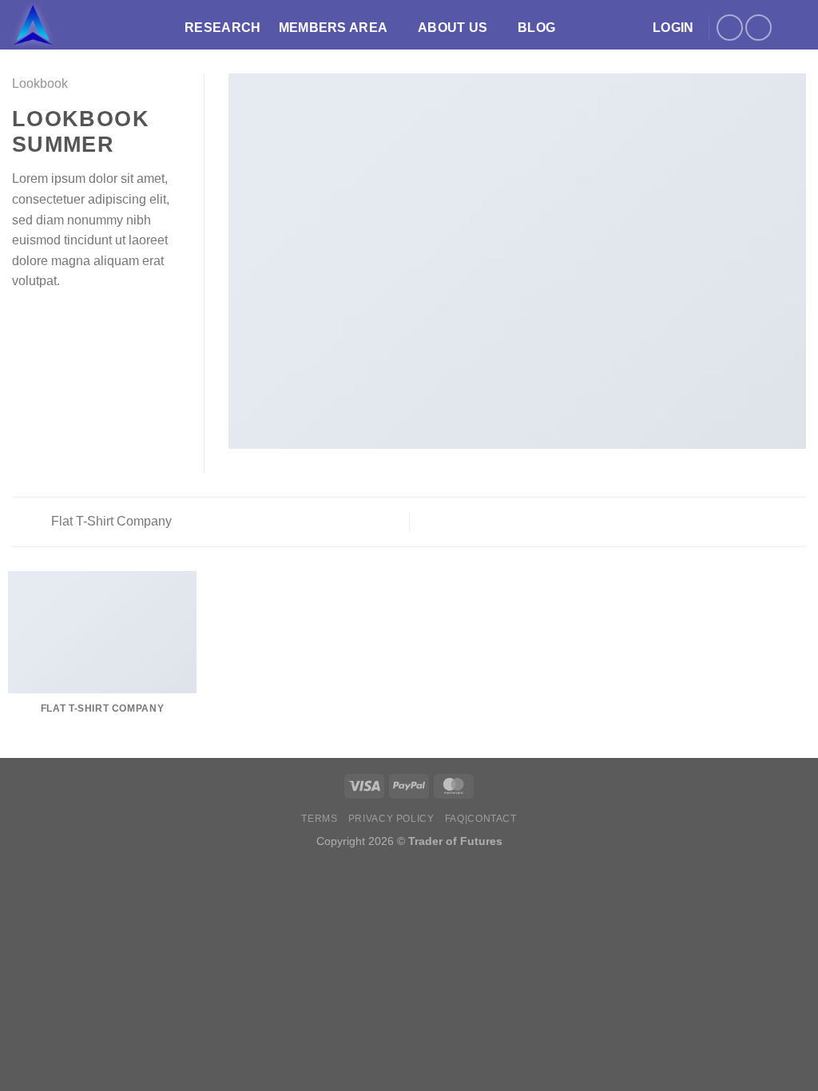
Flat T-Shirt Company (110, 521)
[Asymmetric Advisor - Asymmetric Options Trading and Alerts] (86, 25)
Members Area (333, 27)
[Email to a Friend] (60, 319)
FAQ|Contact (481, 818)
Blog (536, 27)
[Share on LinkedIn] (99, 319)
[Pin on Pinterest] (79, 319)
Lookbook (40, 83)
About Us (453, 27)
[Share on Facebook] (21, 319)
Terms (319, 818)
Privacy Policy (391, 818)
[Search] (798, 27)
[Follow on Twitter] (730, 27)
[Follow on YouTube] (758, 27)
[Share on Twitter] (41, 319)
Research (223, 27)
